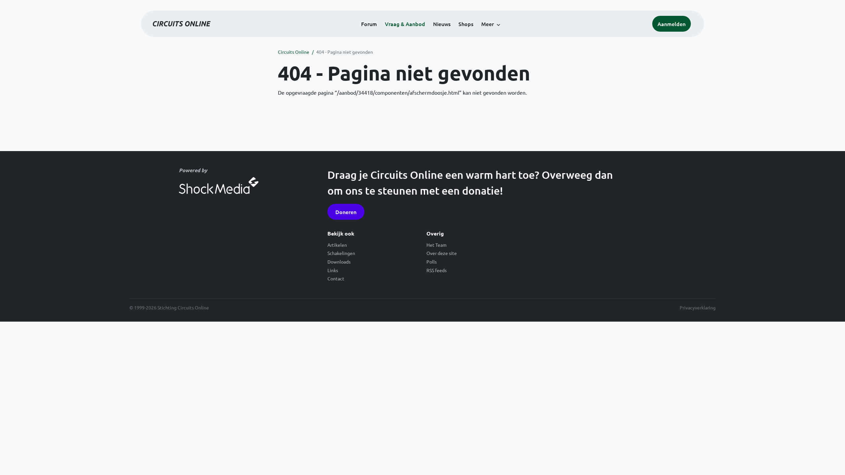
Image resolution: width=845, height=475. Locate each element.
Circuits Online (293, 52)
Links (332, 270)
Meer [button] (487, 23)
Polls (431, 262)
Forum (369, 23)
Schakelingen (341, 253)
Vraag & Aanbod (405, 23)
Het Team (436, 245)
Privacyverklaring (698, 307)
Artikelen (337, 245)
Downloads (339, 262)
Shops (465, 23)
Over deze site (441, 253)
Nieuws (442, 23)
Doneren (345, 211)
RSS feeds (436, 270)
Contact (335, 278)
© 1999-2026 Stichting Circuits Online (169, 307)
